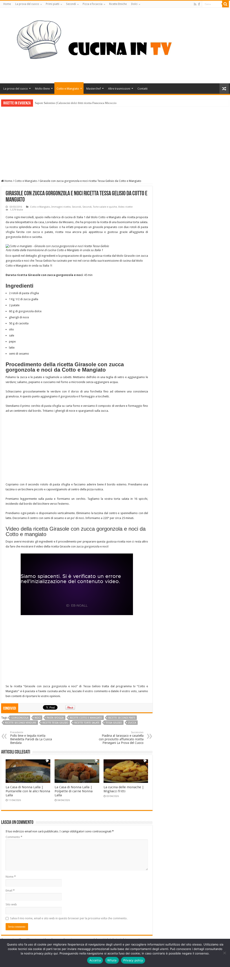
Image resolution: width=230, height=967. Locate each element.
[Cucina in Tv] (115, 44)
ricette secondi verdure (20, 722)
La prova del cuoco (27, 4)
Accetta (95, 960)
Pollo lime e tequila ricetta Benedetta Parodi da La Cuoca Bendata (31, 738)
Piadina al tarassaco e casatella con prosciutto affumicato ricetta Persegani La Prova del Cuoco (121, 738)
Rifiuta (112, 960)
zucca (132, 722)
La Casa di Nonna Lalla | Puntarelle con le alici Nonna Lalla (28, 791)
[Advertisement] (115, 140)
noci (38, 717)
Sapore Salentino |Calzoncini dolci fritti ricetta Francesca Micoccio (76, 103)
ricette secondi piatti (121, 717)
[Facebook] (199, 4)
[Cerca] (225, 4)
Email (10, 890)
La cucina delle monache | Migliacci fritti (124, 789)
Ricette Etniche (118, 4)
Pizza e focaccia (92, 4)
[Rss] (195, 4)
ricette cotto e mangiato (86, 717)
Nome (11, 876)
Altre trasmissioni (119, 88)
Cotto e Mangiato (68, 88)
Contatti (142, 88)
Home (7, 4)
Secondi (71, 4)
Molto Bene (42, 88)
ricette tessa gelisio (55, 722)
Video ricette (125, 206)
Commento (14, 837)
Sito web (11, 904)
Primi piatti (52, 4)
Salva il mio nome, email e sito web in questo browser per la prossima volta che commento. (68, 918)
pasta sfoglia (55, 717)
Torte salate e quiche (105, 206)
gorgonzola (20, 717)
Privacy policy (133, 960)
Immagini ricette (61, 206)
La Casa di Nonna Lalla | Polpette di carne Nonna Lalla (74, 791)
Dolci (134, 4)
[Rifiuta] (224, 953)
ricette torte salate (87, 722)
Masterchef (93, 88)
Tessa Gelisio (114, 722)
